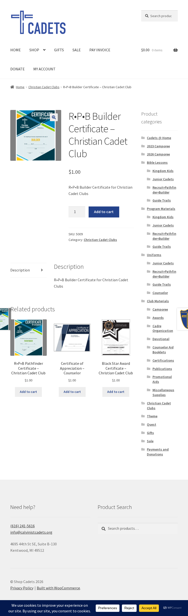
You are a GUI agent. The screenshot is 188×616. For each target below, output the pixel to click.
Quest (151, 424)
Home (20, 87)
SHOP (34, 49)
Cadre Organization (163, 328)
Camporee (160, 309)
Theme (152, 416)
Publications (162, 369)
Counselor (160, 293)
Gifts (150, 433)
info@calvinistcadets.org (31, 532)
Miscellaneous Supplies (163, 392)
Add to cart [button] (28, 391)
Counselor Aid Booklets (163, 349)
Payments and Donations (158, 451)
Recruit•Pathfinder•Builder (164, 190)
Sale (150, 441)
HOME (15, 49)
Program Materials (161, 208)
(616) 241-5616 (22, 525)
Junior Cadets (163, 179)
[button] (54, 117)
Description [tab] (20, 270)
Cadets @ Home (159, 138)
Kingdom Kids (163, 171)
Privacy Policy (21, 587)
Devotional (161, 339)
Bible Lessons (157, 162)
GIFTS (59, 49)
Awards (158, 317)
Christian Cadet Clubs (43, 87)
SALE (76, 49)
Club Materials (158, 301)
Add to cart (104, 211)
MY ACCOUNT (44, 68)
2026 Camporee (158, 154)
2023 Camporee (158, 146)
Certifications (163, 360)
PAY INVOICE (99, 49)
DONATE (17, 68)
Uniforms (154, 255)
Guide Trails (162, 200)
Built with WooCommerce (58, 587)
